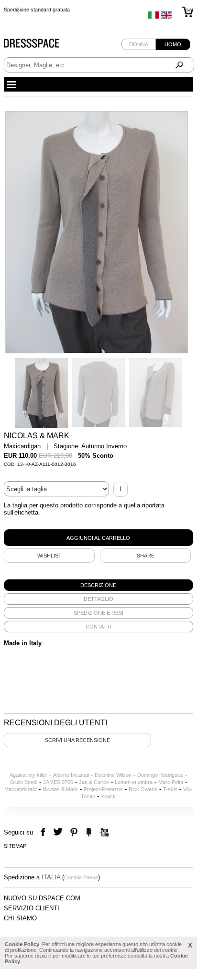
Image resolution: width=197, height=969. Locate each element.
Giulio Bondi (23, 782)
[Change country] (153, 17)
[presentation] (98, 585)
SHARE (145, 555)
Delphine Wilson (113, 775)
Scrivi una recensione (77, 740)
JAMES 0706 (58, 782)
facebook (44, 832)
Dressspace (40, 45)
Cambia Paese (81, 877)
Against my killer (28, 775)
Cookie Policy (22, 944)
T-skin (170, 789)
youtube (103, 832)
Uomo (172, 44)
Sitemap (15, 846)
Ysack (108, 796)
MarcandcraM (20, 789)
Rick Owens (143, 789)
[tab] (98, 585)
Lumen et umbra (134, 782)
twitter (59, 832)
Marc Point (170, 782)
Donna (138, 44)
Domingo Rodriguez (160, 775)
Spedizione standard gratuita (37, 9)
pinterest (73, 832)
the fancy (88, 832)
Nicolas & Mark (60, 789)
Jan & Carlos (94, 782)
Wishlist (49, 555)
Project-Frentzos (103, 789)
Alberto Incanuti (71, 775)
